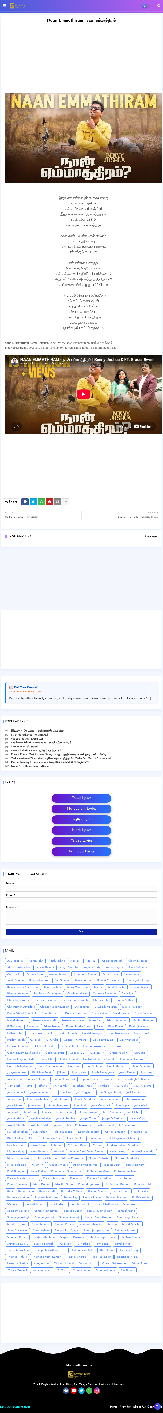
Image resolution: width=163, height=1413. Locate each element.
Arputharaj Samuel (85, 974)
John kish (13, 1112)
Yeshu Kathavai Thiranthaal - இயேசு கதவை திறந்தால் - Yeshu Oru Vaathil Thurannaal (61, 758)
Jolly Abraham (112, 1112)
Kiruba (33, 1138)
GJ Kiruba (52, 1039)
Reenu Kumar (120, 1191)
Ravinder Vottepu (72, 1191)
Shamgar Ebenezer (91, 1224)
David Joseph (120, 1013)
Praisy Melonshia (54, 1178)
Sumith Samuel (43, 1243)
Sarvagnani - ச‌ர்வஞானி (24, 746)
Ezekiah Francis (67, 1033)
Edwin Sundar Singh (78, 1026)
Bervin (98, 987)
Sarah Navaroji (16, 1224)
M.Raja (97, 1145)
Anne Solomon (137, 967)
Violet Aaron (140, 1263)
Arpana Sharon (58, 974)
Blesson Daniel (140, 987)
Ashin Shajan (15, 980)
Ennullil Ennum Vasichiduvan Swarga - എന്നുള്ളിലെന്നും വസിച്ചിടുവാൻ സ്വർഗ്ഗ (58, 754)
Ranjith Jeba (26, 1191)
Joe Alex (66, 1092)
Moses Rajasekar (72, 1158)
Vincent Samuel (64, 1263)
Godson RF (97, 1052)
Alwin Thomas (45, 967)
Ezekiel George (91, 1033)
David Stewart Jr (17, 1020)
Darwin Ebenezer (75, 1013)
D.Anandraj (82, 1006)
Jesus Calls (121, 1085)
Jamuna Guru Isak (64, 1079)
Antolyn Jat (14, 974)
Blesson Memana (18, 993)
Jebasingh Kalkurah (136, 1079)
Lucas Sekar (38, 1145)
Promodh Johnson (89, 1184)
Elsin (100, 1026)
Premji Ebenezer (17, 1184)
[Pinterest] (49, 501)
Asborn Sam (131, 974)
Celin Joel (127, 993)
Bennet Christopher (109, 980)
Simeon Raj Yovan (66, 1230)
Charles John (101, 1000)
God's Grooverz (54, 1052)
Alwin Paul (24, 967)
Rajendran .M (142, 1184)
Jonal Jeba (132, 1112)
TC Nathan (83, 1243)
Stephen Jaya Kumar (102, 1237)
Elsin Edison (116, 1026)
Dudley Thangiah (143, 1020)
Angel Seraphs (69, 967)
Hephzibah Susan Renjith (99, 1059)
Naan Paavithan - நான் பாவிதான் (30, 766)
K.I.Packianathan (17, 1131)
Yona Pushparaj (105, 1270)
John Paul (80, 1105)
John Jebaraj (15, 1105)
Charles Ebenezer (45, 1000)
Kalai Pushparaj (62, 1131)
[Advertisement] (81, 579)
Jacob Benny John (103, 1072)
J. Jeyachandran (16, 1072)
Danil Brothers (50, 1013)
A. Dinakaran (15, 960)
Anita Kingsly (114, 967)
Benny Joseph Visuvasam (23, 987)
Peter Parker (38, 1171)
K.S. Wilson (40, 1131)
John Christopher (37, 1099)
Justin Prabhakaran (79, 1125)
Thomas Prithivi (17, 1256)
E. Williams (14, 1026)
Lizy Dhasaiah (16, 1145)
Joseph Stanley (65, 1118)
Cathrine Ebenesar (104, 993)
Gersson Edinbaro (18, 1046)
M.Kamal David (77, 1145)
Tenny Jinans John (18, 1250)
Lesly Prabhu (75, 1138)
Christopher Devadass (21, 1006)
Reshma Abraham (18, 1197)
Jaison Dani (14, 1079)
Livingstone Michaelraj (124, 1138)
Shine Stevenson (17, 1230)
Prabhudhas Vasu (98, 1171)
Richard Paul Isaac (46, 1197)
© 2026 (25, 1407)
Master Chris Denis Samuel (87, 1151)
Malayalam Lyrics (81, 809)
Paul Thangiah (16, 1171)
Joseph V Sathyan (113, 1118)
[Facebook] (25, 501)
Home (114, 1406)
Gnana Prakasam (94, 1046)
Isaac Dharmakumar (50, 1066)
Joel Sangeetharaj (110, 1092)
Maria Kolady (15, 1151)
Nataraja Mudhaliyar (128, 1158)
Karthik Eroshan (115, 1131)
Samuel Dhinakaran (99, 1210)
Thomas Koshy (129, 1250)
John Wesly (141, 1105)
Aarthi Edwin (57, 960)
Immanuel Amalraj (132, 1059)
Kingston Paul (139, 1131)
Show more (151, 536)
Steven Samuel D (18, 1243)
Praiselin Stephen (125, 1171)
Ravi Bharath (47, 1191)
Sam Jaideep (57, 1204)
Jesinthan (103, 1085)
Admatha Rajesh (112, 960)
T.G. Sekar (64, 1243)
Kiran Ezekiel (15, 1138)
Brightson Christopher (48, 993)
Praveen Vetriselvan (99, 1178)
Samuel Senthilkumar (98, 1217)
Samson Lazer (73, 1210)
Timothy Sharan (76, 1256)
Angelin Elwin (92, 967)
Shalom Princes (64, 1224)
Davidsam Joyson (73, 1020)
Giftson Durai (69, 1046)
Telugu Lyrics (81, 841)
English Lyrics (81, 819)
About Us (139, 1406)
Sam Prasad (130, 1204)
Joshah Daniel (39, 1125)
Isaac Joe (73, 1066)
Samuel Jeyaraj (44, 1217)
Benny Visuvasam (77, 987)
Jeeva (28, 1085)
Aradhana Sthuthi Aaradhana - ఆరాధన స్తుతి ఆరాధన (41, 742)
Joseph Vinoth (16, 1125)
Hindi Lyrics (81, 830)
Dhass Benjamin (117, 1020)
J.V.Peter (61, 1072)
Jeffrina (42, 1085)
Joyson (57, 1125)
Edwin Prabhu (52, 1026)
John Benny (14, 1099)
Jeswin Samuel (16, 1092)
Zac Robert (127, 1270)
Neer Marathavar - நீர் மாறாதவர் (29, 735)
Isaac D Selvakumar (19, 1066)
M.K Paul (56, 1145)
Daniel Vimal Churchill (21, 1013)
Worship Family (42, 1270)
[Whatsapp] (41, 501)
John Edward (61, 1099)
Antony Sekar (35, 974)
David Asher (99, 1013)
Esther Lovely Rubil (40, 1033)
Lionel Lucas (97, 1138)
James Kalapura (37, 1079)
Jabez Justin (79, 1072)
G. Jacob (35, 1039)
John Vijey (122, 1105)
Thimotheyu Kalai (83, 1250)
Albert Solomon (138, 960)
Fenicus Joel (141, 1033)
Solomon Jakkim (125, 1230)
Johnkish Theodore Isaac (57, 1112)
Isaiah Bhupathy (117, 1066)
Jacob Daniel (127, 1072)
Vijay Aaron (41, 1263)
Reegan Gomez (97, 1191)
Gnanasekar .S (119, 1046)
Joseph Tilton (88, 1118)
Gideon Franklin (45, 1046)
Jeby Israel (13, 1085)
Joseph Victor (138, 1118)
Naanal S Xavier (99, 1158)
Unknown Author (17, 1263)
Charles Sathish (124, 1000)
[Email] (57, 501)
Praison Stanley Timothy (22, 1178)
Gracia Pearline (119, 1052)
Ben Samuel (62, 980)
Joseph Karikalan (40, 1118)
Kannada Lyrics (81, 851)
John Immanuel (109, 1099)
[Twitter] (33, 501)
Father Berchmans (117, 1033)
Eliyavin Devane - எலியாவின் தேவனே (37, 731)
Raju (10, 1191)
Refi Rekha (141, 1191)
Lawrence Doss (52, 1138)
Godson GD (77, 1052)
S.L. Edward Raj (140, 1197)
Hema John (46, 1059)
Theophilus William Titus (50, 1250)
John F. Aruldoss (85, 1099)
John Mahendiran (57, 1105)
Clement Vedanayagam (54, 1006)
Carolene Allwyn (77, 993)
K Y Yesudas (127, 1125)
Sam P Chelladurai (106, 1204)
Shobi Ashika (41, 1230)
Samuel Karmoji (69, 1217)
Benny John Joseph (138, 980)
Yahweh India (81, 1270)
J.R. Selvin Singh (42, 1072)
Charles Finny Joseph (74, 1000)
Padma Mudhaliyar (85, 1164)
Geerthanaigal (129, 1039)
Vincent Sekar (87, 1263)
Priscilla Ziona (64, 1184)
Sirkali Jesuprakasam (96, 1230)
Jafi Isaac (146, 1072)
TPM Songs (102, 1243)
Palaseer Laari (112, 1164)
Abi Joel (75, 960)
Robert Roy (70, 1197)
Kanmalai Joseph (88, 1131)
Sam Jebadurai (80, 1204)
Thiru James (107, 1250)
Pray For (125, 1406)
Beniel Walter (83, 980)
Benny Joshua (52, 987)
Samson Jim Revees (46, 1210)
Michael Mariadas (143, 1151)
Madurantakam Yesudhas (123, 1145)
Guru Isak (140, 1052)
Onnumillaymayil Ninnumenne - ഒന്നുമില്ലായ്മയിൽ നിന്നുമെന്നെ (50, 762)
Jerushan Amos (82, 1085)
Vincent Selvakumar (114, 1263)
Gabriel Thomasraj (75, 1039)
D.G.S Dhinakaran (105, 1006)
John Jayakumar (135, 1099)
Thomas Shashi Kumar (46, 1256)
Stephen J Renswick (72, 1237)
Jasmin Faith (111, 1079)
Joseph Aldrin (15, 1118)
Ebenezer (32, 1026)
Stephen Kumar (130, 1237)
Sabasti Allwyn (35, 1204)
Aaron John (36, 960)
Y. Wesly (62, 1270)
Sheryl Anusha (131, 1224)
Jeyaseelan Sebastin (42, 1092)
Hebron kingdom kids (20, 1059)
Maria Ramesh (39, 1151)
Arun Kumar (110, 974)
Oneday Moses (58, 1164)
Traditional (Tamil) (129, 1256)
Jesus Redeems (142, 1085)
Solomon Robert (17, 1237)
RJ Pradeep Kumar (117, 1184)
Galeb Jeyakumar (103, 1039)
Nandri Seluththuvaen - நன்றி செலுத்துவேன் (36, 750)
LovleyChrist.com (10, 1407)
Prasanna (76, 1178)
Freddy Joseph (16, 1039)
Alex (10, 967)
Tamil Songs (122, 1243)
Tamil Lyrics (81, 798)
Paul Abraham (135, 1164)
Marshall (59, 1151)
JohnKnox (30, 1112)
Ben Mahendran (39, 980)
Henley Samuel (68, 1059)
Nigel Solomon (16, 1164)
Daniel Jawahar (132, 1006)
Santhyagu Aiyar (127, 1217)
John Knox (34, 1105)
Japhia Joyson (89, 1079)
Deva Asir (95, 1020)
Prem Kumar (125, 1178)
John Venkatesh (101, 1105)
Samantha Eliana (18, 1210)
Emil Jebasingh (138, 1026)
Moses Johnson (47, 1158)
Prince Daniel (41, 1184)
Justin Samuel (105, 1125)
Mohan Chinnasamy (20, 1158)
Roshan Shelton (116, 1197)
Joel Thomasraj (135, 1092)
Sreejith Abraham (44, 1237)
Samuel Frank (126, 1210)
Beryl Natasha (116, 987)
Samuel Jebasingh (18, 1217)
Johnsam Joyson (88, 1112)
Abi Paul (91, 960)
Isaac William (93, 1066)
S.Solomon (13, 1204)
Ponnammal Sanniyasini (66, 1171)
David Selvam (143, 1013)
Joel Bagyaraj (84, 1092)
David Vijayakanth (45, 1020)
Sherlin (112, 1224)
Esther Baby (14, 1033)
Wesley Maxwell (17, 1270)
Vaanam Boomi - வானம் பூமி (27, 739)
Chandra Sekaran (18, 1000)
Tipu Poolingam (101, 1256)
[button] (159, 6)
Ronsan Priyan (92, 1197)
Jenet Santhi (60, 1085)
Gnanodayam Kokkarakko (23, 1052)
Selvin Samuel (40, 1224)
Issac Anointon (142, 1066)
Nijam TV (37, 1164)
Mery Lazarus (118, 1151)
